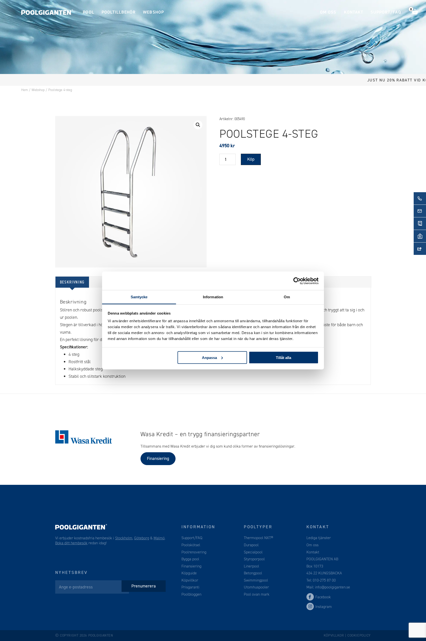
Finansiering (158, 458)
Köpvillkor (189, 580)
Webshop (153, 12)
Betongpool (253, 573)
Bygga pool (190, 559)
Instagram (323, 606)
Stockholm (123, 538)
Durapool (251, 544)
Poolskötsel (190, 544)
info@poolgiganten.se (332, 587)
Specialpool (253, 552)
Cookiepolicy (359, 635)
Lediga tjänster (318, 537)
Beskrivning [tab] (72, 282)
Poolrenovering (193, 552)
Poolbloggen (191, 594)
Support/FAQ (386, 12)
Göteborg (141, 538)
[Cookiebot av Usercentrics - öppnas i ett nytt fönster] (297, 280)
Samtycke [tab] (139, 297)
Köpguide (189, 573)
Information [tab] (213, 297)
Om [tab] (287, 297)
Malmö (159, 538)
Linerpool (251, 566)
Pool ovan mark (256, 594)
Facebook (323, 597)
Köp (250, 159)
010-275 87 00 (324, 580)
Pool (88, 12)
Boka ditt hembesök (71, 543)
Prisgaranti (190, 587)
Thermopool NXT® (258, 537)
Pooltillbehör (119, 12)
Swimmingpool (256, 580)
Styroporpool (254, 559)
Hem (24, 90)
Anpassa (209, 357)
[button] (198, 124)
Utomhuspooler (256, 587)
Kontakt (353, 12)
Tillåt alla (283, 357)
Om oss (328, 12)
